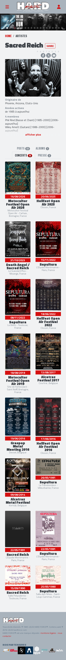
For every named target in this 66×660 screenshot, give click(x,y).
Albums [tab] (42, 148)
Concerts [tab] (23, 155)
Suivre (50, 46)
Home (8, 36)
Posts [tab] (23, 148)
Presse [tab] (44, 155)
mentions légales (48, 633)
